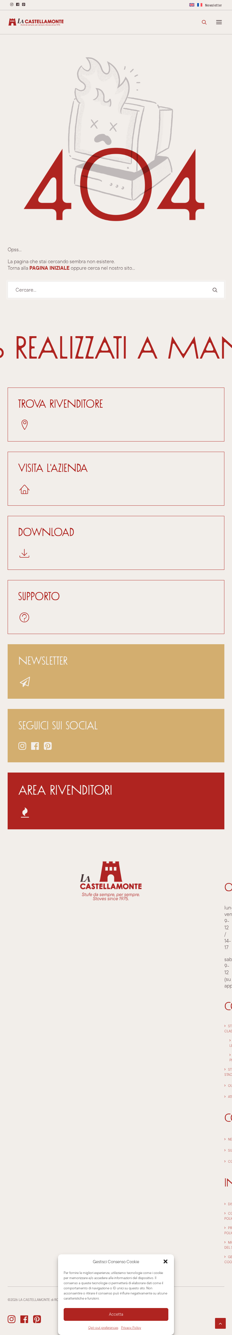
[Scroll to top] (220, 1322)
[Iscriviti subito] (116, 671)
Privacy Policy (131, 1327)
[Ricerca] (202, 22)
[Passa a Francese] (199, 5)
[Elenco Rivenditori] (116, 414)
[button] (165, 1261)
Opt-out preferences (103, 1327)
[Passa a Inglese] (191, 5)
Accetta (116, 1314)
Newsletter (213, 5)
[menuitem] (191, 5)
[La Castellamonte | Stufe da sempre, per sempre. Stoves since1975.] (36, 22)
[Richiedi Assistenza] (116, 607)
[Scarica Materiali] (116, 543)
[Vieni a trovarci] (116, 479)
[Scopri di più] (116, 801)
